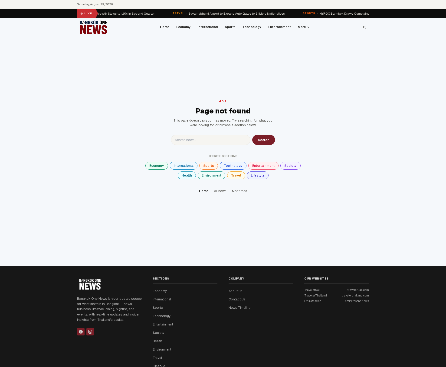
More (302, 27)
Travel (236, 175)
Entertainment (279, 27)
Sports (230, 27)
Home (164, 27)
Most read (239, 191)
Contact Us (237, 299)
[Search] (364, 27)
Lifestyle (258, 175)
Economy (183, 27)
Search (263, 140)
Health (187, 175)
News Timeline (239, 308)
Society (290, 166)
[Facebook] (81, 331)
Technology (252, 27)
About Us (236, 291)
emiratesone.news (357, 301)
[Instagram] (90, 331)
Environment (211, 175)
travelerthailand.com (355, 295)
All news (220, 191)
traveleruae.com (358, 290)
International (208, 27)
